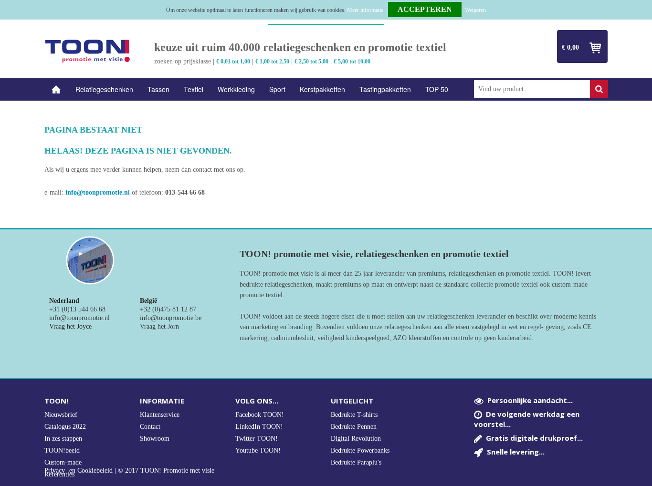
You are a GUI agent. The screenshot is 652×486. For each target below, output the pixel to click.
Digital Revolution (356, 438)
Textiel (193, 89)
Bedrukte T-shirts (354, 414)
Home (56, 89)
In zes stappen (63, 438)
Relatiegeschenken (104, 89)
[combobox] (532, 89)
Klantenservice (159, 414)
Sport (277, 89)
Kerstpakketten (322, 89)
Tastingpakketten (385, 89)
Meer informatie (365, 10)
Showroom (154, 438)
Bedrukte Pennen (354, 426)
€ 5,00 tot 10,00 (352, 61)
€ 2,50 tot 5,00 (311, 61)
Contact (150, 426)
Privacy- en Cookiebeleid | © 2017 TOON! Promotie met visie (129, 470)
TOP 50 (436, 89)
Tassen (158, 89)
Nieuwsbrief (60, 414)
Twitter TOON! (256, 438)
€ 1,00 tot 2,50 (272, 61)
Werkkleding (236, 89)
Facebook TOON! (259, 414)
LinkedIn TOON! (259, 426)
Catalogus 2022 (65, 426)
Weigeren (475, 10)
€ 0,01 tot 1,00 (233, 61)
